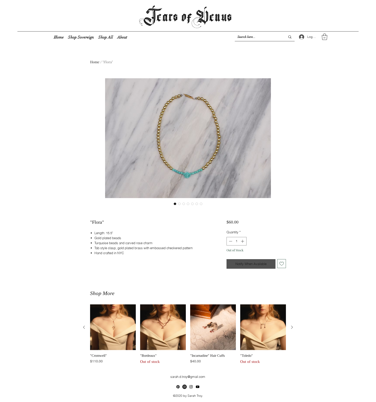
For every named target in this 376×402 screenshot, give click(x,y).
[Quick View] (113, 327)
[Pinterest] (178, 387)
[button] (324, 36)
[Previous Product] (84, 327)
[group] (188, 334)
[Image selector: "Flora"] (175, 204)
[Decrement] (230, 241)
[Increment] (243, 241)
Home (94, 62)
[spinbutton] (236, 241)
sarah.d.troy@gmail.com (187, 377)
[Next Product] (292, 327)
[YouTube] (197, 387)
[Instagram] (191, 387)
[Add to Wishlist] (281, 263)
